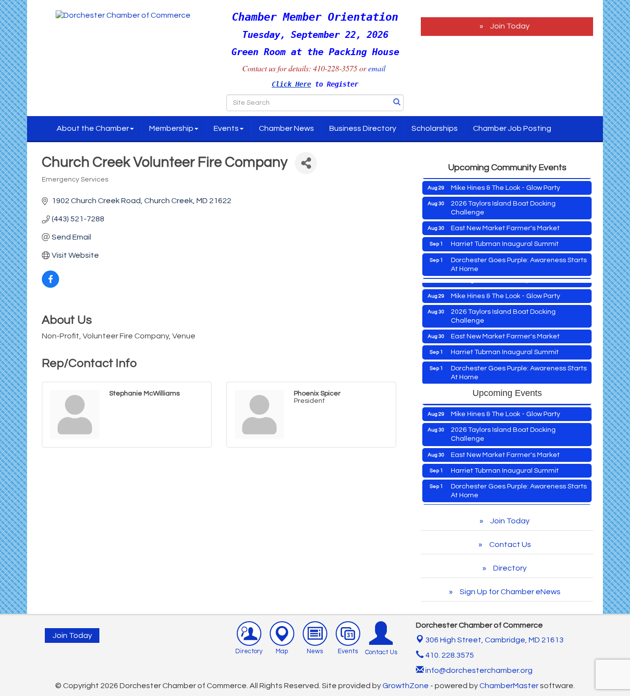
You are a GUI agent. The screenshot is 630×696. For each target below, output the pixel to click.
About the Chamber (93, 128)
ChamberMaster (508, 686)
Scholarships (434, 128)
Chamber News (286, 128)
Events (226, 128)
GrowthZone (405, 686)
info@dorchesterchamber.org (478, 670)
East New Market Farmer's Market (505, 221)
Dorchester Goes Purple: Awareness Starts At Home (519, 258)
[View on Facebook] (50, 285)
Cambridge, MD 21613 (494, 640)
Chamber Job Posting (512, 128)
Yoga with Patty (475, 277)
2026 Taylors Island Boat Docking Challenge (503, 201)
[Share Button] (306, 163)
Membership (171, 128)
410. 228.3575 (449, 655)
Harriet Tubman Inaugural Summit (505, 237)
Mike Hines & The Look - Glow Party (505, 181)
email (378, 68)
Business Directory (362, 128)
